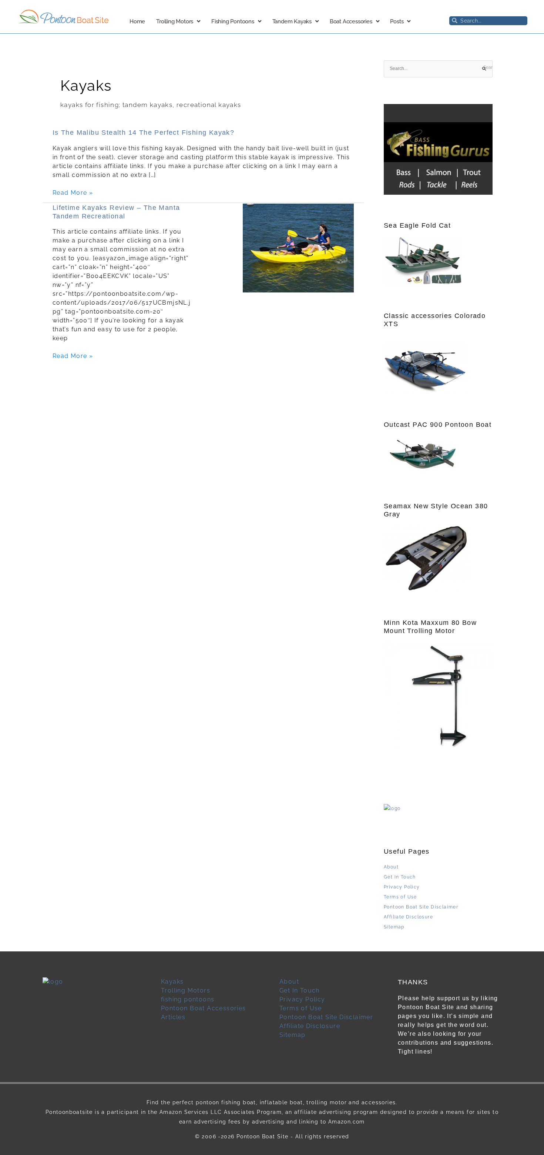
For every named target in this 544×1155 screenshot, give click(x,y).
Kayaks (172, 981)
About (391, 867)
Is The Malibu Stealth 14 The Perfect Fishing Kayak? (143, 132)
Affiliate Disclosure (408, 917)
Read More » (73, 192)
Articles (173, 1017)
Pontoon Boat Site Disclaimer (421, 907)
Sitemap (394, 927)
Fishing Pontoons (232, 21)
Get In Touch (400, 877)
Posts (396, 21)
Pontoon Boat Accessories (203, 1008)
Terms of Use (400, 897)
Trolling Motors (174, 21)
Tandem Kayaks (292, 21)
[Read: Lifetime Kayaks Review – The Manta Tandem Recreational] (298, 247)
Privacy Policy (402, 887)
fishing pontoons (187, 999)
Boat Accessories (351, 21)
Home (137, 21)
